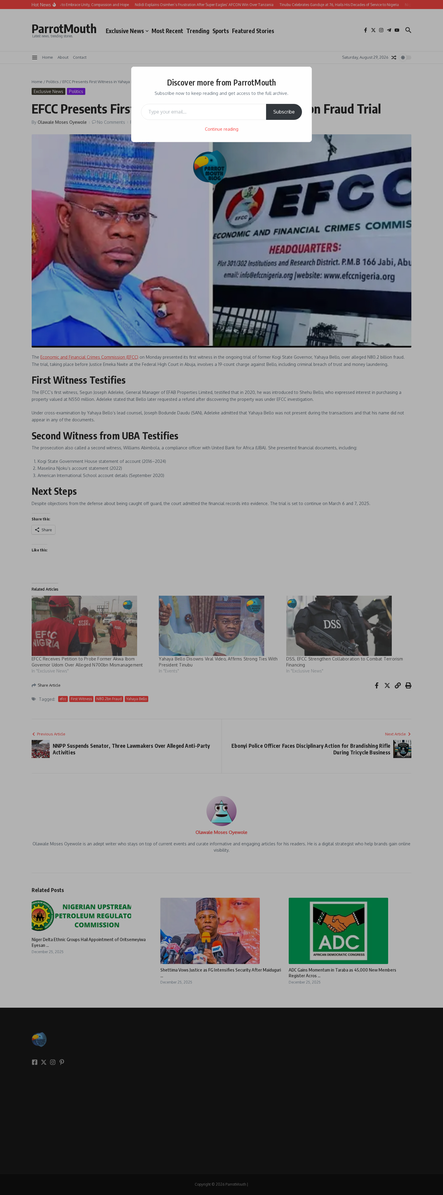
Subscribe (284, 112)
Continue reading (221, 129)
